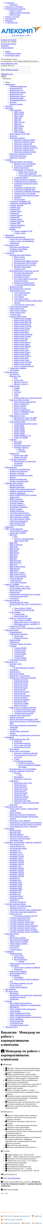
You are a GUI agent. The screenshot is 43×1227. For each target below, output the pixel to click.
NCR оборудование (17, 501)
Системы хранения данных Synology (23, 930)
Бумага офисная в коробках (24, 668)
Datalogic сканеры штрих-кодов (21, 491)
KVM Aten (18, 741)
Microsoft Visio (15, 832)
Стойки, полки (19, 233)
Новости (38, 1223)
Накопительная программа (20, 13)
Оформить (5, 46)
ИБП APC (13, 535)
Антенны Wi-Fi (20, 269)
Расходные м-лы (11, 662)
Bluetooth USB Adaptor (22, 267)
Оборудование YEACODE (20, 134)
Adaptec (17, 388)
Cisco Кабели (19, 297)
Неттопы (13, 102)
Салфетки (13, 729)
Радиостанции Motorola (18, 987)
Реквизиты (14, 5)
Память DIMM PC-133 (22, 435)
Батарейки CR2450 (17, 876)
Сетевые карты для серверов (25, 193)
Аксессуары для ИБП (18, 533)
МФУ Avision (19, 112)
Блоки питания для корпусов (25, 402)
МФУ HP (17, 120)
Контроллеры (15, 386)
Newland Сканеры (16, 503)
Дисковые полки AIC (18, 908)
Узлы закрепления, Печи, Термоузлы (23, 826)
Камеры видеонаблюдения (24, 283)
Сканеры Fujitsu (20, 654)
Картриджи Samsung (22, 699)
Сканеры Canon (20, 650)
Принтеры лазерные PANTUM (25, 148)
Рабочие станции (16, 104)
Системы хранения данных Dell (22, 924)
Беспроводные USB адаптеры (25, 263)
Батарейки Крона (16, 896)
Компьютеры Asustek (18, 92)
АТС (11, 981)
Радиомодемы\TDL (17, 1021)
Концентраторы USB (22, 747)
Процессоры (14, 453)
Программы (9, 828)
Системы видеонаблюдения (24, 285)
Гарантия (38, 1216)
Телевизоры (14, 999)
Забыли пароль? (12, 70)
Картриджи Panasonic (22, 695)
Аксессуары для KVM (22, 745)
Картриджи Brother (21, 682)
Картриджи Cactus (21, 684)
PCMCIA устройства (26, 763)
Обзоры (27, 1223)
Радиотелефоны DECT (18, 973)
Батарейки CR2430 (17, 874)
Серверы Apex (15, 207)
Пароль (3, 70)
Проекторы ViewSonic (22, 801)
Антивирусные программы (20, 838)
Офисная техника (12, 630)
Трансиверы (14, 370)
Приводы (17, 197)
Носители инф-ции (12, 600)
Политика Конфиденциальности (16, 1216)
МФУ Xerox (18, 130)
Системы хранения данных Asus (22, 922)
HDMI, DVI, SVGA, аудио (19, 586)
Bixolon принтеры (16, 485)
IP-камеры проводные (22, 275)
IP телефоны (18, 977)
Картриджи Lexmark (21, 691)
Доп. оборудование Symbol (20, 519)
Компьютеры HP (16, 88)
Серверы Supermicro (17, 225)
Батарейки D (14, 878)
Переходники (15, 592)
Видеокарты (14, 374)
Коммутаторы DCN (21, 330)
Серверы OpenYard (17, 221)
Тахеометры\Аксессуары (19, 1025)
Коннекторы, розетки (18, 938)
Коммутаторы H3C (21, 338)
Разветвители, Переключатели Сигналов (25, 594)
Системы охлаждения (18, 459)
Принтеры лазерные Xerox (24, 150)
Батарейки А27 (15, 894)
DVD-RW (17, 443)
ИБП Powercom (15, 561)
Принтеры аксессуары (13, 807)
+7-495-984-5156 (11, 22)
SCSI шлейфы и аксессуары (20, 588)
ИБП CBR (13, 543)
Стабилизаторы (15, 580)
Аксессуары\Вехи (16, 1019)
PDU (16, 537)
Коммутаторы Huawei (22, 342)
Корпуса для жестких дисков (20, 618)
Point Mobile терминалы (19, 507)
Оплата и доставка (12, 17)
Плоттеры (13, 136)
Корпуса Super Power (22, 410)
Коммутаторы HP (20, 340)
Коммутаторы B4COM (22, 320)
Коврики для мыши (17, 473)
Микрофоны (18, 777)
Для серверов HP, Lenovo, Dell (30, 176)
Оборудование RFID (17, 523)
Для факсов (14, 670)
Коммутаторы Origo (21, 350)
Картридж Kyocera (21, 680)
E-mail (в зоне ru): (7, 65)
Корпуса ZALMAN (21, 414)
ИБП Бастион (15, 568)
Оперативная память (17, 422)
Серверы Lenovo (16, 219)
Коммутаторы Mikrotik (22, 346)
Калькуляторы (15, 640)
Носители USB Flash (17, 626)
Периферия (9, 737)
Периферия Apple (16, 251)
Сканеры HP (19, 656)
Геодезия (8, 1001)
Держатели (18, 969)
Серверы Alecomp (16, 205)
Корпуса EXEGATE (21, 404)
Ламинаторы (14, 642)
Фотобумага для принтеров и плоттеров (25, 735)
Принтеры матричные (18, 156)
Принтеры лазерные (17, 138)
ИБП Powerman (15, 563)
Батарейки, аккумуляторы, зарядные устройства (23, 842)
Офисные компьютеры (18, 86)
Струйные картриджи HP (23, 713)
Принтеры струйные (17, 158)
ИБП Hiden (14, 551)
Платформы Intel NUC (18, 100)
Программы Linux (16, 840)
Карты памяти (15, 612)
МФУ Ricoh (18, 128)
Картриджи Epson (21, 688)
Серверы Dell (15, 209)
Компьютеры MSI (16, 98)
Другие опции (19, 199)
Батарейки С (14, 900)
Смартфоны (14, 965)
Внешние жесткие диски (19, 602)
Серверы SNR (15, 223)
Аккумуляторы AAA (17, 846)
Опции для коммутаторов (23, 366)
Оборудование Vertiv (17, 312)
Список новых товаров (13, 1219)
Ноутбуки (9, 106)
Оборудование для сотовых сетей (22, 963)
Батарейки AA (15, 850)
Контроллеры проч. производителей (27, 398)
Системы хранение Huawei (20, 920)
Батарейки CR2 (15, 866)
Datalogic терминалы (17, 493)
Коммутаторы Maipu (21, 344)
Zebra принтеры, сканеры (19, 517)
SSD (15, 378)
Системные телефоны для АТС (21, 983)
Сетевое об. (9, 253)
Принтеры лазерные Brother (24, 140)
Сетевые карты (15, 314)
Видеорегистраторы (21, 277)
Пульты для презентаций (19, 481)
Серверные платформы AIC (20, 201)
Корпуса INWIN (20, 406)
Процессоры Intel (20, 457)
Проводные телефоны (18, 971)
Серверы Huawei (16, 215)
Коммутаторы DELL (22, 332)
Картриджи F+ (15, 672)
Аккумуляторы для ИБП (19, 531)
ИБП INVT (14, 555)
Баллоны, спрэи (16, 664)
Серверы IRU (15, 217)
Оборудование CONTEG (19, 942)
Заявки (7, 51)
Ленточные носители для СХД (25, 916)
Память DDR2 (19, 428)
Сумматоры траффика (18, 368)
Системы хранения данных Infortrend (24, 926)
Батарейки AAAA (16, 854)
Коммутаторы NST (21, 348)
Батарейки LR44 (16, 884)
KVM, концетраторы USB (19, 739)
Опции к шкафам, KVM (23, 231)
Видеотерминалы (20, 959)
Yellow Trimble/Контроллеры (20, 1015)
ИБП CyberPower (16, 545)
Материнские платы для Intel (25, 420)
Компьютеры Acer (16, 90)
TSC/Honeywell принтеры (19, 513)
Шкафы (12, 229)
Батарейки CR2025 (17, 870)
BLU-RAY (18, 441)
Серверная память (21, 177)
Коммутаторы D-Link (22, 328)
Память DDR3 (19, 430)
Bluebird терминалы (17, 487)
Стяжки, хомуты (16, 949)
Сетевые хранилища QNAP (20, 918)
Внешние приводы (21, 447)
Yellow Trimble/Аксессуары (20, 1013)
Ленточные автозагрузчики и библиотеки (25, 910)
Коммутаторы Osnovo (22, 352)
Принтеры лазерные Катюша (25, 152)
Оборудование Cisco (17, 291)
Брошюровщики (16, 632)
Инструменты (10, 989)
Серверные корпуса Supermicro (25, 181)
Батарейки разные (16, 898)
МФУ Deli (18, 118)
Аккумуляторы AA (17, 844)
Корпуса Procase (20, 408)
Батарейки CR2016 (17, 868)
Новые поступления (12, 1223)
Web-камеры (14, 749)
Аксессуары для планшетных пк (22, 239)
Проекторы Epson (20, 793)
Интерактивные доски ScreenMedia (23, 769)
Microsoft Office (15, 830)
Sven (20, 775)
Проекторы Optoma (21, 797)
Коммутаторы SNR (21, 358)
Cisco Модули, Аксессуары (24, 305)
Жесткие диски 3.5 (21, 384)
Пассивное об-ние (12, 934)
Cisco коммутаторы (21, 299)
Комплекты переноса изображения (23, 815)
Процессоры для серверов (24, 170)
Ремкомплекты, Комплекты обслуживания (26, 822)
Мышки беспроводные (18, 479)
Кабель (12, 936)
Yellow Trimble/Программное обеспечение (25, 1017)
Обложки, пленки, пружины (20, 644)
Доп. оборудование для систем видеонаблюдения (25, 280)
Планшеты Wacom (21, 638)
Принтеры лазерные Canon (24, 142)
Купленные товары (12, 55)
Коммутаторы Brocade (22, 324)
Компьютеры (10, 84)
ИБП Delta (14, 547)
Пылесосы (14, 805)
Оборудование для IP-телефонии (26, 979)
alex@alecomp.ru (14, 1178)
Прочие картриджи (17, 717)
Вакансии (9, 20)
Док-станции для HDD (22, 620)
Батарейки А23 (15, 892)
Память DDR (19, 426)
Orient (16, 394)
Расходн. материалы (17, 525)
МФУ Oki (17, 124)
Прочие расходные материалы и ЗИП (24, 719)
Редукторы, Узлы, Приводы (20, 820)
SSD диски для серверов (23, 166)
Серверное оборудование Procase (26, 195)
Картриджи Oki (20, 693)
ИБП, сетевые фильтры (14, 529)
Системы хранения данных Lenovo (23, 928)
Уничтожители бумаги (18, 660)
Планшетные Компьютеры (15, 237)
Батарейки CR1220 (17, 856)
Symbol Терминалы (17, 511)
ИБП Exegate (14, 549)
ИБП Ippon (14, 557)
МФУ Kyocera (19, 122)
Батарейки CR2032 (17, 872)
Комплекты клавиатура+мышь (21, 475)
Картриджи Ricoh (20, 697)
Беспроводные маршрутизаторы (26, 261)
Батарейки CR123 (16, 858)
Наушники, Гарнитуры (22, 779)
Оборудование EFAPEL (19, 944)
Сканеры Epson (20, 652)
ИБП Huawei (14, 553)
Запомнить (7, 78)
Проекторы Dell (20, 791)
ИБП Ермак (14, 570)
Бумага (12, 666)
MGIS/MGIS (14, 1007)
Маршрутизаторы (16, 287)
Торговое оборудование (14, 483)
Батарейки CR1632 (17, 864)
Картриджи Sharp (20, 701)
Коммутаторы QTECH (22, 356)
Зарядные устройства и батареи (26, 753)
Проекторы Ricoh (20, 799)
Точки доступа (19, 259)
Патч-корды (14, 948)
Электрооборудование (18, 582)
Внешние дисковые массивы (20, 906)
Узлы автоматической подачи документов (25, 824)
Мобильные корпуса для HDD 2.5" (27, 622)
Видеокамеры (19, 957)
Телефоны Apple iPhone (18, 249)
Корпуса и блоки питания (19, 400)
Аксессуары (18, 380)
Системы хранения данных (15, 904)
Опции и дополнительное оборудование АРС (24, 540)
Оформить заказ (12, 63)
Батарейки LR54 (16, 886)
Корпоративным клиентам (15, 9)
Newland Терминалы (17, 505)
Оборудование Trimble (18, 310)
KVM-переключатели (22, 743)
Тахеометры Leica (16, 1023)
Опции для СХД (16, 914)
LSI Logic (17, 392)
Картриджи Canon (21, 686)
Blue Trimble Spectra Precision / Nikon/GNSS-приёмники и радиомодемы (25, 1004)
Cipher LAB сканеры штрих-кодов (22, 489)
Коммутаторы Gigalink (22, 336)
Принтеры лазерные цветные (21, 154)
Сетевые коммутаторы (18, 316)
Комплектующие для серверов (21, 162)
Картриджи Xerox (21, 705)
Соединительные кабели (19, 596)
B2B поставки (15, 15)
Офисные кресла (11, 1027)
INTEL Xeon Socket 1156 (28, 172)
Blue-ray (22, 449)
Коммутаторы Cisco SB (23, 326)
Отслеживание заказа (9, 61)
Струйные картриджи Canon (25, 709)
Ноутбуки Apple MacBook (19, 247)
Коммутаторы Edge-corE (23, 334)
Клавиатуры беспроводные (20, 469)
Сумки (16, 759)
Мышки (13, 477)
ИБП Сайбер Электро (18, 574)
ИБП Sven (13, 564)
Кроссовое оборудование (19, 940)
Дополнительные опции (19, 521)
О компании (10, 3)
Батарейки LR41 (16, 882)
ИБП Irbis (13, 559)
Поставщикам (10, 19)
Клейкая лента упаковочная (20, 715)
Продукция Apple (12, 245)
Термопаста (18, 465)
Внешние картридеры (22, 445)
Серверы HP (14, 213)
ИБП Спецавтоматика (18, 576)
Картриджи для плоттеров (19, 676)
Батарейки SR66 (16, 890)
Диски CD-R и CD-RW (22, 608)
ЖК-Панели (14, 993)
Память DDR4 (19, 432)
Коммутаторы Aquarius (22, 318)
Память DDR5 (19, 434)
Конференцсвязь (16, 953)
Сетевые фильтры (16, 578)
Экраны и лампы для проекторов (26, 803)
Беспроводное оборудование (20, 255)
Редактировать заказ (8, 44)
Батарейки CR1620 (17, 862)
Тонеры (12, 733)
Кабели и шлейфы (12, 584)
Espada (16, 390)
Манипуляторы (11, 467)
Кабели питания (16, 590)
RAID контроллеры (21, 168)
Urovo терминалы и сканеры (20, 515)
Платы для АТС (16, 985)
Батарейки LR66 (16, 888)
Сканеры (13, 646)
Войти (3, 63)
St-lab (16, 396)
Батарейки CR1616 (17, 860)
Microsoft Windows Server (19, 836)
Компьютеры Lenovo (17, 96)
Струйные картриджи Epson (24, 711)
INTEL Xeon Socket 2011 (28, 174)
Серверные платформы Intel (24, 189)
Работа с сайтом (16, 11)
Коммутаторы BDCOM (23, 322)
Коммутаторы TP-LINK (23, 362)
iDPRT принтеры (16, 499)
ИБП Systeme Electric (17, 566)
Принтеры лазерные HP (23, 144)
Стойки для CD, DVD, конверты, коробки (25, 628)
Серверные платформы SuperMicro (27, 191)
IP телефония (15, 975)
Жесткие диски (15, 376)
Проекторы (14, 781)
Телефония (9, 951)
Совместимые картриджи (19, 731)
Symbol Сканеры (16, 509)
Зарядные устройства (18, 902)
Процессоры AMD (21, 455)
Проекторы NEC (20, 795)
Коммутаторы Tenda (21, 360)
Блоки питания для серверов (25, 179)
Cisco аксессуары (20, 295)
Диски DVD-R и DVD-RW (24, 610)
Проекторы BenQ (20, 787)
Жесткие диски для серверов (25, 164)
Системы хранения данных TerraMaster (24, 932)
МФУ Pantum (19, 126)
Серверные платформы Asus (25, 187)
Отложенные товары (13, 53)
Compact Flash (19, 614)
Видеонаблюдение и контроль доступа (24, 271)
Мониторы (9, 527)
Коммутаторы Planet (21, 354)
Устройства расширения (23, 761)
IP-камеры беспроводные (23, 273)
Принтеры (9, 108)
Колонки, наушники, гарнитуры (22, 771)
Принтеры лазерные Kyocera (25, 146)
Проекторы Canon (21, 789)
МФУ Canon (18, 116)
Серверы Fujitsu (16, 211)
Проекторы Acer (20, 785)
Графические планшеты (19, 634)
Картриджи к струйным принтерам (23, 707)
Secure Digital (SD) (21, 616)
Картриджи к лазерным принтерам (23, 678)
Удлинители (14, 598)
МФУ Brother (19, 114)
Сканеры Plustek (20, 658)
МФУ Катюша (19, 132)
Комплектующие (11, 372)
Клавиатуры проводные (19, 471)
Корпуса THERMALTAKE (24, 412)
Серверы (8, 160)
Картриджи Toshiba (21, 703)
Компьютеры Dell (16, 94)
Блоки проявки (15, 813)
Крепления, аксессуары (23, 783)
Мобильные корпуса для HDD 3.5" (27, 624)
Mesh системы (19, 257)
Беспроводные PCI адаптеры (25, 265)
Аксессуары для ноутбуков (20, 751)
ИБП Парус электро (17, 572)
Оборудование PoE (17, 308)
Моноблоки (9, 235)
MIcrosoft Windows (17, 834)
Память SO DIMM (21, 437)
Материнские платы (17, 416)
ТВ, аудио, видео (11, 991)
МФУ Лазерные (16, 110)
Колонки (17, 773)
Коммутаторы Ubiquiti (22, 364)
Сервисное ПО (15, 227)
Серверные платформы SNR (20, 203)
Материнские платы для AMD (25, 418)
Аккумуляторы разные (18, 848)
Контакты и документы (14, 7)
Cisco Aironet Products (22, 293)
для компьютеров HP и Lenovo (25, 424)
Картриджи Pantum (17, 674)
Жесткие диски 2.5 (21, 382)
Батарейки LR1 (15, 880)
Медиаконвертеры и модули (20, 289)
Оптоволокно (15, 946)
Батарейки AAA (16, 852)
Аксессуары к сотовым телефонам (27, 967)
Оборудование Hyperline (19, 306)
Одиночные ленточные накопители (23, 912)
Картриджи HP (19, 690)
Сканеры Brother (20, 648)
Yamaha (21, 961)
